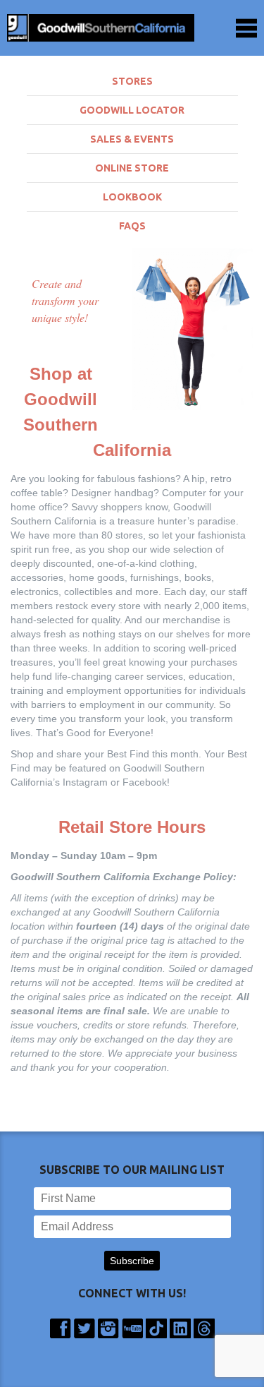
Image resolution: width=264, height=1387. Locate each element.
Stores (132, 81)
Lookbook (132, 197)
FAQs (132, 226)
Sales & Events (132, 139)
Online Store (132, 168)
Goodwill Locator (132, 110)
